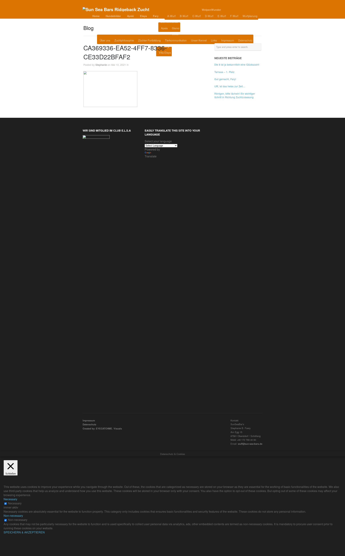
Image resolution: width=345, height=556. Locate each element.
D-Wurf (209, 16)
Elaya (143, 16)
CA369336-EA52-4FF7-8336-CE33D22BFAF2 (125, 52)
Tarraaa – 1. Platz (224, 72)
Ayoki (130, 16)
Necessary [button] (10, 499)
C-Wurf (196, 16)
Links (214, 40)
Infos (175, 34)
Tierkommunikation (176, 40)
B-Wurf (184, 16)
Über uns (105, 40)
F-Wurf (234, 16)
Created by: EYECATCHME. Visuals (102, 428)
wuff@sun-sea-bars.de (250, 443)
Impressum (227, 40)
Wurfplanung (250, 16)
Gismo (175, 28)
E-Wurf (222, 16)
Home (96, 16)
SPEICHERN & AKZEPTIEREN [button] (24, 532)
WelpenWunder (211, 9)
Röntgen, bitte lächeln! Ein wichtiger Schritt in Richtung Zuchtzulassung (234, 95)
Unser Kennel (199, 40)
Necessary (15, 503)
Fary (155, 16)
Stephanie (101, 64)
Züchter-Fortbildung (149, 40)
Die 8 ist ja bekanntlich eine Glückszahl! (236, 64)
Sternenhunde (169, 22)
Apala (164, 28)
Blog (189, 28)
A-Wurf (171, 16)
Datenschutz (245, 40)
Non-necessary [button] (13, 516)
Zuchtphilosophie (124, 40)
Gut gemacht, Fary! (225, 79)
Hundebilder (113, 16)
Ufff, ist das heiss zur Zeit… (229, 86)
